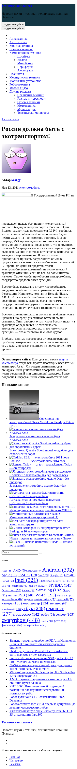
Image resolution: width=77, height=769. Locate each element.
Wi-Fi (45, 595)
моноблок (8, 609)
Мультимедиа (26, 109)
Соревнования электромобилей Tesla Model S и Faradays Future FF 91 (41, 422)
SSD (12, 595)
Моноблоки (25, 63)
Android (58, 570)
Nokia (43, 586)
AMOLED (34, 571)
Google (56, 575)
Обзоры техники (28, 102)
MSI (33, 586)
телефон (47, 621)
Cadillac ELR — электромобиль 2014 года (37, 461)
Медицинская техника (24, 77)
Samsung (49, 590)
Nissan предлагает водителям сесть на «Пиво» (40, 538)
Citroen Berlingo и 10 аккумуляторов (39, 529)
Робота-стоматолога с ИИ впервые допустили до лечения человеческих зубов (42, 705)
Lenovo (59, 580)
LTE (6, 585)
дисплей (65, 599)
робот (48, 614)
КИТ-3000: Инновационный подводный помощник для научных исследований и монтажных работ (36, 690)
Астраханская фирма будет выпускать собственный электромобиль (34, 501)
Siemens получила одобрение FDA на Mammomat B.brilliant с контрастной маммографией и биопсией (42, 644)
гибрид (49, 599)
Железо (22, 59)
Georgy (16, 180)
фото (60, 620)
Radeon (28, 590)
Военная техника (21, 49)
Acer (7, 570)
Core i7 (43, 575)
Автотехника (18, 42)
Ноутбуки (23, 56)
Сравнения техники (30, 95)
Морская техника (21, 45)
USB (26, 595)
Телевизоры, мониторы (33, 112)
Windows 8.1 (65, 596)
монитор (58, 603)
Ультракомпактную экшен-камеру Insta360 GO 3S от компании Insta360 (40, 712)
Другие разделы (20, 91)
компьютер (36, 603)
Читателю (16, 760)
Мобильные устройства (25, 81)
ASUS (28, 575)
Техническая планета (17, 5)
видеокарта (33, 599)
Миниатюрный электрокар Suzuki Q (33, 517)
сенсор (65, 614)
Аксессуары (25, 70)
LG (71, 580)
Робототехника (19, 84)
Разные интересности (31, 98)
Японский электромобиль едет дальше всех (38, 475)
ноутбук (30, 608)
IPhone (45, 580)
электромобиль (29, 187)
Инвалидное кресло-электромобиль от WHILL (40, 510)
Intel (26, 580)
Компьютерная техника (25, 52)
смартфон (21, 620)
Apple (10, 575)
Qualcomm (11, 590)
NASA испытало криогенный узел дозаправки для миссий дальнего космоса (40, 667)
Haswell (8, 581)
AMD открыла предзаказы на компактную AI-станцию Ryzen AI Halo (40, 681)
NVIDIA (60, 585)
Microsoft (20, 585)
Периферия (25, 66)
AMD (20, 570)
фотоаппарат (12, 625)
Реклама (15, 764)
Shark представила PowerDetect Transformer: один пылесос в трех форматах (38, 652)
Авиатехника (18, 38)
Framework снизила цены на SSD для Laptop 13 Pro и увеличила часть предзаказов (41, 659)
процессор (26, 614)
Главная (14, 757)
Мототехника (26, 105)
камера (12, 603)
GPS (69, 575)
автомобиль (12, 599)
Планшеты (16, 74)
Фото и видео (18, 88)
